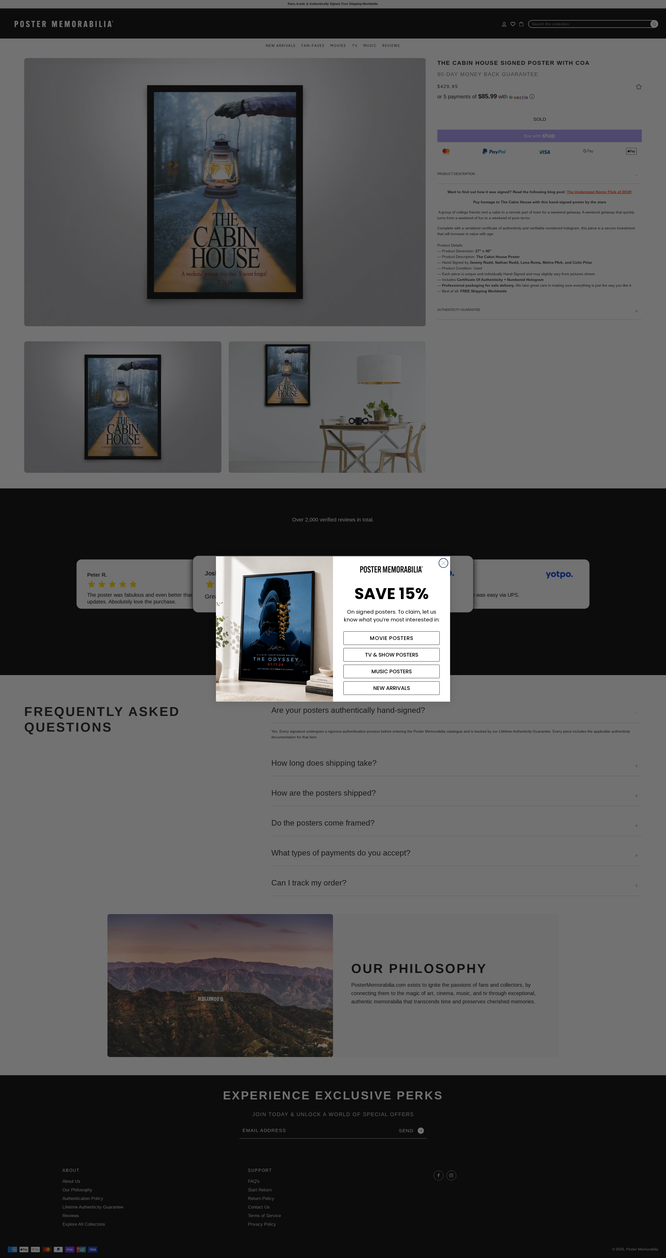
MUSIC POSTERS (392, 671)
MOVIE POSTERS (391, 638)
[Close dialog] (443, 563)
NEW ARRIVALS (391, 688)
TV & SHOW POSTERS (391, 654)
